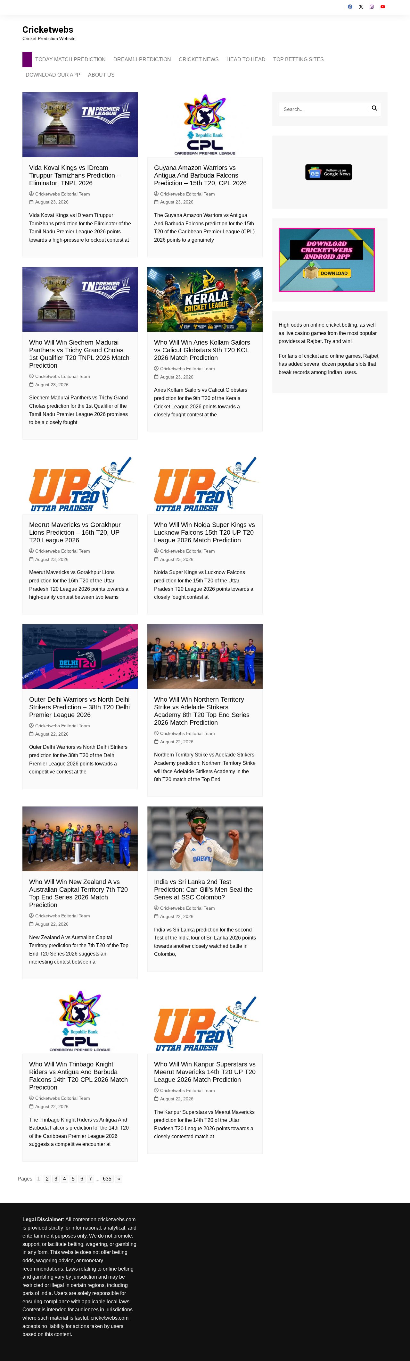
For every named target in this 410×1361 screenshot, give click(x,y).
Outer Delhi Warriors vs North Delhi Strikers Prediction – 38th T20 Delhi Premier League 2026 (79, 707)
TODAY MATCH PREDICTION (70, 59)
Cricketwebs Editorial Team (62, 193)
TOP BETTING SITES (298, 59)
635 (107, 1178)
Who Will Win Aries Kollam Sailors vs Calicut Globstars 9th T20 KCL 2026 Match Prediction (202, 350)
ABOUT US (101, 75)
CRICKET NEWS (199, 59)
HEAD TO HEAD (246, 59)
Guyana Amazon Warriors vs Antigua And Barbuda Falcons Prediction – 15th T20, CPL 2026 (200, 175)
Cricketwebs (47, 29)
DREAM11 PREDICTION (142, 59)
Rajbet (370, 356)
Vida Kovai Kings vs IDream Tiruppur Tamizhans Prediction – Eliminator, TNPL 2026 (74, 175)
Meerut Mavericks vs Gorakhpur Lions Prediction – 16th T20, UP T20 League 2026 (75, 532)
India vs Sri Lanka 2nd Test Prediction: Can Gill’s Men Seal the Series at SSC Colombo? (203, 889)
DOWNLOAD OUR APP (53, 75)
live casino (297, 333)
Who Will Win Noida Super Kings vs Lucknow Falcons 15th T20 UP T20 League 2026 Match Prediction (204, 532)
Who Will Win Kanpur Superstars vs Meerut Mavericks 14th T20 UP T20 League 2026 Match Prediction (205, 1072)
